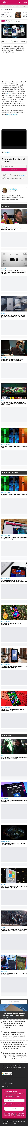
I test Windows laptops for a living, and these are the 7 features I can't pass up (14, 1015)
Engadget (7, 152)
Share (5, 41)
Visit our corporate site (13, 1069)
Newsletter (23, 41)
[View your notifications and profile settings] (19, 2)
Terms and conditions (7, 1079)
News (3, 21)
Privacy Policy (19, 1114)
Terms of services (19, 174)
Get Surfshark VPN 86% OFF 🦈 (17, 6)
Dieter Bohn (11, 20)
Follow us (16, 41)
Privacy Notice (21, 175)
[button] (26, 2)
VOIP (8, 93)
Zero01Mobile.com (12, 114)
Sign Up (14, 1109)
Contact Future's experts (8, 1083)
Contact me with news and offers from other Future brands (14, 1104)
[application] (14, 138)
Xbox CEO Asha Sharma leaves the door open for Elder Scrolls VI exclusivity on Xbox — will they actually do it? (14, 1024)
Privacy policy (5, 1086)
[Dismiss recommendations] (26, 10)
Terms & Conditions (12, 1115)
